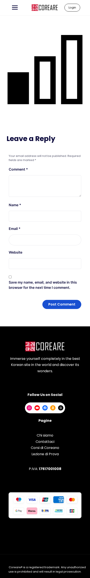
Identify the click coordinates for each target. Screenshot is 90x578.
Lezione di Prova (45, 454)
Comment (18, 169)
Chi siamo (45, 435)
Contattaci (45, 441)
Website (15, 252)
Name (15, 205)
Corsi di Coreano (45, 447)
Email (15, 228)
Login (72, 7)
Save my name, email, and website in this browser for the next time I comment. (43, 285)
